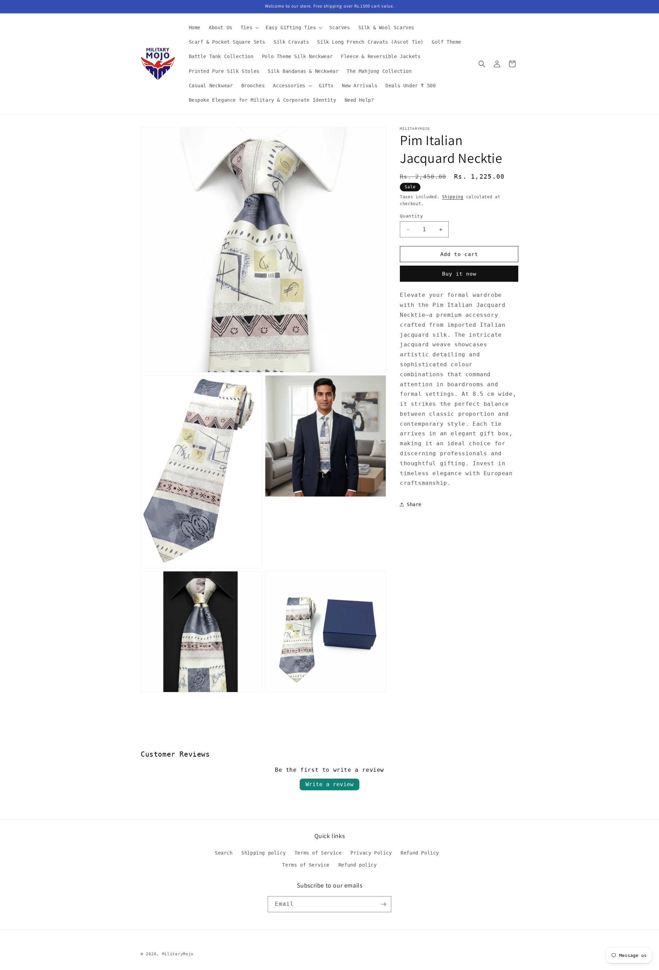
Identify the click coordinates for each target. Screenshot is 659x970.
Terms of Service (318, 853)
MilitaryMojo (178, 954)
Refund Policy (420, 853)
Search (224, 853)
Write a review (329, 784)
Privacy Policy (371, 853)
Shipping (452, 196)
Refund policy (357, 865)
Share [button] (414, 504)
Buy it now (459, 274)
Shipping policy (263, 853)
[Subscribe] (383, 904)
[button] (249, 27)
